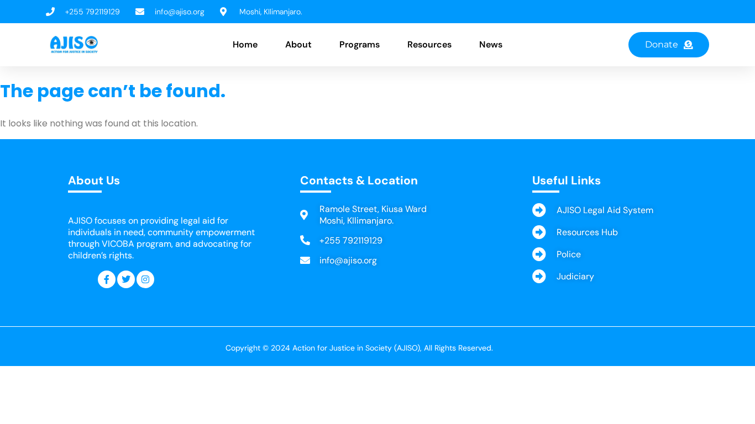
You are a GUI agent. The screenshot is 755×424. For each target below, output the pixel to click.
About (298, 44)
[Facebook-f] (107, 279)
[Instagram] (145, 279)
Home (245, 44)
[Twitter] (126, 279)
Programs (359, 44)
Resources (429, 44)
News (490, 44)
